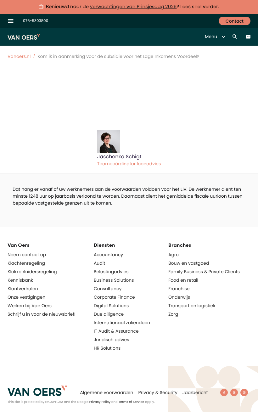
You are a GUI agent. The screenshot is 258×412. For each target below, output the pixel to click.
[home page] (37, 391)
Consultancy (107, 288)
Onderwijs (179, 297)
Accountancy (108, 254)
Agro (173, 254)
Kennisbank (20, 280)
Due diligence (109, 314)
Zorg (173, 314)
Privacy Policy (100, 401)
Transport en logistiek (191, 305)
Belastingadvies (111, 271)
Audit (99, 263)
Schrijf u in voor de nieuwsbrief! (42, 314)
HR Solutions (107, 348)
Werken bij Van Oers (30, 305)
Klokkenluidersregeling (32, 271)
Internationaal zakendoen (122, 322)
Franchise (179, 288)
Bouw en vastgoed (188, 263)
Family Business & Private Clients (204, 271)
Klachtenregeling (26, 263)
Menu (211, 36)
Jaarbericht (195, 392)
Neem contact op (27, 254)
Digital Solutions (111, 305)
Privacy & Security (157, 392)
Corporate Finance (114, 297)
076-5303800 (35, 21)
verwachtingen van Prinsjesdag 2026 (133, 6)
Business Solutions (114, 280)
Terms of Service (131, 401)
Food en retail (183, 280)
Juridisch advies (111, 339)
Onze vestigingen (26, 297)
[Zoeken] (235, 36)
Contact (235, 21)
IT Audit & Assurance (116, 331)
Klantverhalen (23, 288)
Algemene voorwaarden (106, 392)
